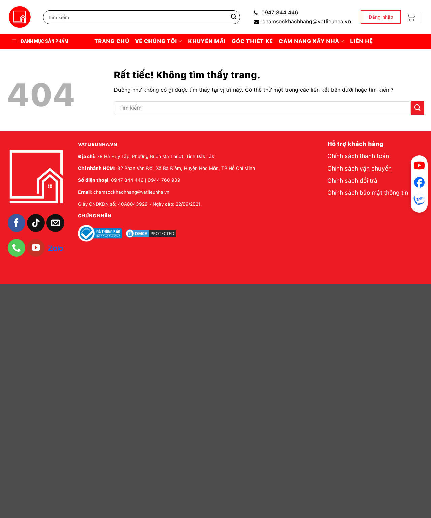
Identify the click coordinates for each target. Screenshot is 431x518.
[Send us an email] (55, 223)
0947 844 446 (279, 12)
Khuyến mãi (207, 41)
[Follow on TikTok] (36, 223)
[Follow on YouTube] (36, 248)
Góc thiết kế (252, 41)
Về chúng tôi (156, 41)
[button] (411, 17)
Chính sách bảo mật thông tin (367, 192)
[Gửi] (233, 17)
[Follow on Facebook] (17, 223)
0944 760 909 (164, 180)
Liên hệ (361, 41)
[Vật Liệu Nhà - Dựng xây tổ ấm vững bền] (20, 17)
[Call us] (17, 248)
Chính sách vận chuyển (359, 168)
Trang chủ (111, 41)
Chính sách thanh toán (358, 155)
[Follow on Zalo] (56, 247)
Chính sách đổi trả (352, 180)
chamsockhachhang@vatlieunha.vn (306, 21)
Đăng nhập (381, 17)
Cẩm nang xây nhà (309, 41)
